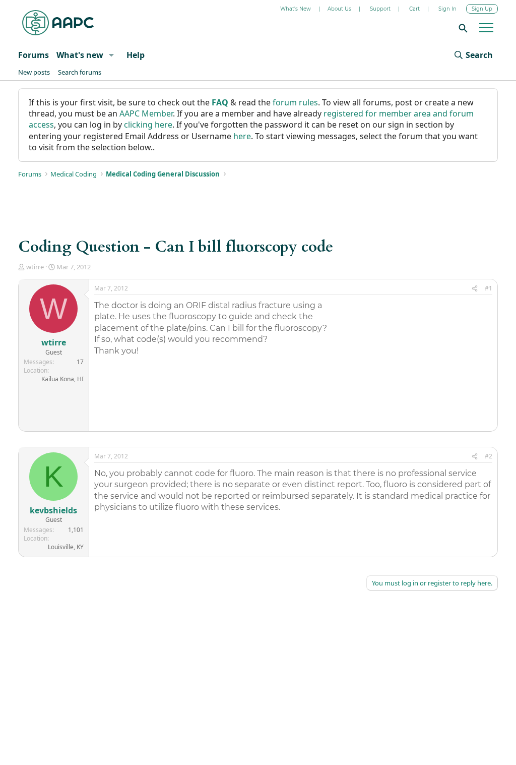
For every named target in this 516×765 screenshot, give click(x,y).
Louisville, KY (66, 547)
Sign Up (482, 9)
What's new (79, 55)
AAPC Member (146, 113)
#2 (488, 456)
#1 (488, 288)
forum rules (295, 102)
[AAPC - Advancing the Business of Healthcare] (58, 22)
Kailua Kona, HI (62, 379)
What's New (295, 9)
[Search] (462, 28)
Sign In (447, 9)
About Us (339, 9)
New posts (34, 72)
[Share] (474, 289)
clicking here (148, 124)
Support (380, 9)
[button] (111, 55)
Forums (33, 55)
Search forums (79, 72)
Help (135, 55)
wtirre (35, 266)
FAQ (220, 102)
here (242, 136)
